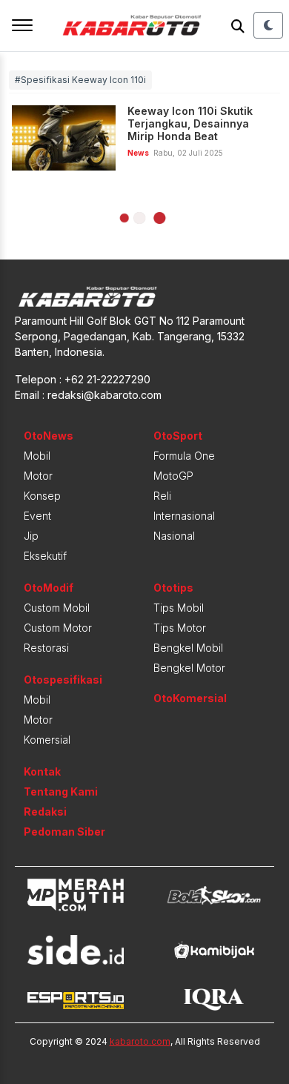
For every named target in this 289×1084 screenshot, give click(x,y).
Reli (162, 495)
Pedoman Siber (64, 831)
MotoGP (173, 475)
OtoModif (48, 587)
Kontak (42, 771)
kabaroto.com (140, 1041)
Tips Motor (179, 627)
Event (37, 515)
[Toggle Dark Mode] (268, 25)
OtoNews (48, 435)
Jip (31, 535)
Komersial (47, 739)
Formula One (184, 455)
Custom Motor (58, 627)
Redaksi (45, 811)
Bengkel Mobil (188, 647)
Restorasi (46, 647)
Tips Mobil (178, 607)
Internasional (184, 515)
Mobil (37, 455)
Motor (38, 475)
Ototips (173, 587)
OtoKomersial (190, 698)
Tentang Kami (61, 791)
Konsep (42, 495)
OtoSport (177, 435)
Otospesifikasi (63, 679)
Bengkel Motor (189, 667)
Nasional (174, 535)
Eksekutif (45, 555)
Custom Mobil (57, 607)
